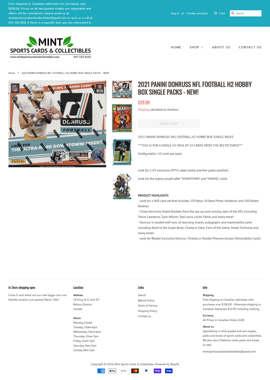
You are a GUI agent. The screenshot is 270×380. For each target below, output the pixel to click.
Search (142, 295)
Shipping (143, 109)
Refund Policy (146, 300)
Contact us (250, 47)
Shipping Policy (147, 311)
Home (176, 47)
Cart (222, 13)
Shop (195, 47)
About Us (221, 47)
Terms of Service (147, 305)
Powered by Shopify (167, 364)
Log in (175, 13)
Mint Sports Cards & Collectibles (134, 364)
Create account (197, 13)
